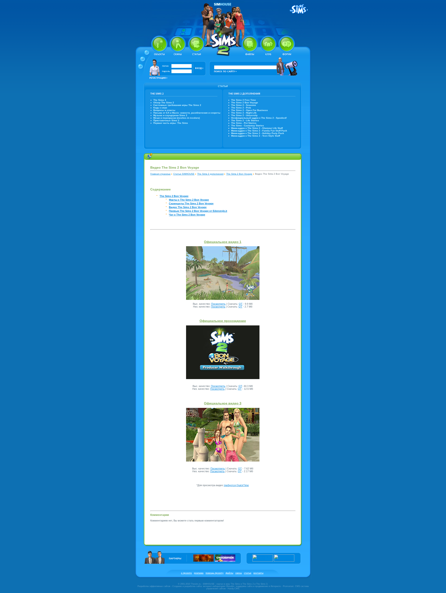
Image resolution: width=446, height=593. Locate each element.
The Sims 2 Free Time (243, 100)
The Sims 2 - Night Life (244, 112)
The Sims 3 (159, 100)
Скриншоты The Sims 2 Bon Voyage (191, 203)
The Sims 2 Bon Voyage (244, 102)
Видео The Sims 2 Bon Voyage (188, 207)
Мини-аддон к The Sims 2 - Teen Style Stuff (255, 135)
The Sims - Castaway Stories (247, 125)
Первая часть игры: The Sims (170, 123)
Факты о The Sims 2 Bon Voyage (189, 199)
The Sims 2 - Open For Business (249, 110)
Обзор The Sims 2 (163, 102)
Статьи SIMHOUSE (183, 174)
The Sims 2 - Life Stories (245, 120)
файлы (229, 573)
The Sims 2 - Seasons (243, 105)
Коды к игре (160, 107)
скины (238, 573)
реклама (198, 573)
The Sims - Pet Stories (243, 123)
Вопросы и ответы (164, 110)
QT (241, 303)
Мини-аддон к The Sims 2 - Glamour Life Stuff (257, 128)
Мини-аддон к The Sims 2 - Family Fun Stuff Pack (259, 130)
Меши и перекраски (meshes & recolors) (176, 118)
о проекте (186, 573)
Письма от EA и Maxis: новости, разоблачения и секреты (186, 112)
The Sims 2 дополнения (210, 174)
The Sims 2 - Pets (241, 107)
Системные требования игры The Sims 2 (177, 105)
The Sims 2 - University (244, 115)
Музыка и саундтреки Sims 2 (170, 115)
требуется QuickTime (236, 485)
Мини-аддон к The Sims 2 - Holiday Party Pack (257, 133)
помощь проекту (214, 573)
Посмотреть (218, 303)
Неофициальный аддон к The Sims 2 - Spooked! (259, 118)
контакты (258, 573)
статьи (247, 573)
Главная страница (160, 174)
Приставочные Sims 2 (166, 120)
